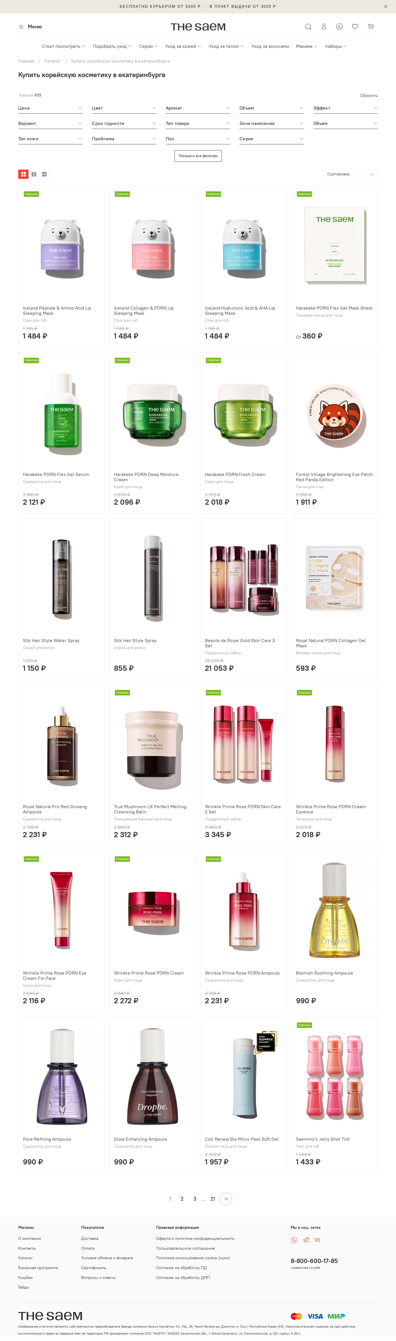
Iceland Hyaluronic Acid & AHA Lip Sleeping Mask (240, 310)
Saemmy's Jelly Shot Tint (323, 1139)
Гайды (23, 1287)
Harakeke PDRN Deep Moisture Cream (146, 476)
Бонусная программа (38, 1267)
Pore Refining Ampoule (47, 1139)
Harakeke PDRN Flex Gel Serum (56, 474)
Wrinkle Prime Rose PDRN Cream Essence (331, 809)
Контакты (27, 1248)
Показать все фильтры (198, 155)
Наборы (333, 46)
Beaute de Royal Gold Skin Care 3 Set (240, 642)
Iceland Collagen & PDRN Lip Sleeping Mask (144, 310)
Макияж (304, 46)
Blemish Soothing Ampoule (324, 973)
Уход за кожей (180, 46)
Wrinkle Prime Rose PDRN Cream (149, 973)
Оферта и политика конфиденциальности (195, 1238)
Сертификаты (93, 1267)
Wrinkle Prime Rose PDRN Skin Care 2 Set (243, 809)
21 (212, 1198)
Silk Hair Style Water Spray (51, 640)
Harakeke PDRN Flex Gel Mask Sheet (334, 308)
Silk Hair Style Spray (135, 640)
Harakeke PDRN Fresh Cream (235, 474)
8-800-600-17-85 (314, 1261)
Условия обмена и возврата (107, 1257)
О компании (29, 1238)
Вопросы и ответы (98, 1277)
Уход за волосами (270, 46)
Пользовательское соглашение (185, 1248)
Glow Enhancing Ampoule (140, 1139)
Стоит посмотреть (61, 46)
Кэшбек (25, 1277)
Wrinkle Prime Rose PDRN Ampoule (242, 973)
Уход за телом (224, 46)
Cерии (146, 46)
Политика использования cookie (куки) (193, 1257)
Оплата (88, 1248)
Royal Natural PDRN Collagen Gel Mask (331, 642)
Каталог (52, 61)
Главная (26, 61)
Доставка (89, 1238)
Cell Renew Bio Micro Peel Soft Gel (242, 1139)
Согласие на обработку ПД (181, 1267)
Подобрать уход (110, 46)
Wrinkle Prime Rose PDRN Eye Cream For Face (54, 975)
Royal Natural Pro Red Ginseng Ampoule (55, 809)
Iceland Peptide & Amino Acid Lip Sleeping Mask (57, 310)
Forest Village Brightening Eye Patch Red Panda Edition (334, 476)
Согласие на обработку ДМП (183, 1277)
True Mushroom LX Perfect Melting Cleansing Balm (150, 809)
